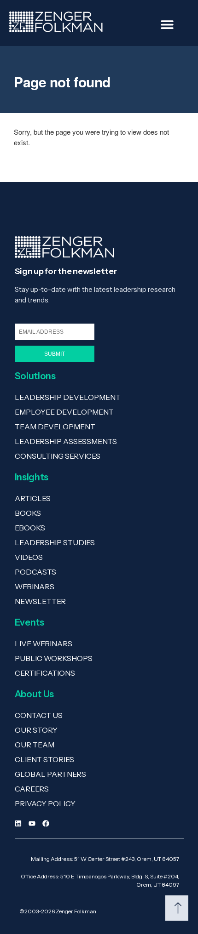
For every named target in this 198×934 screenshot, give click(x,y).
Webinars (34, 586)
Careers (32, 788)
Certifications (45, 673)
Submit (54, 354)
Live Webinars (43, 643)
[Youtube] (32, 823)
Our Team (34, 744)
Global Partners (50, 774)
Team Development (55, 426)
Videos (29, 557)
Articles (33, 498)
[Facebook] (45, 823)
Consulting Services (57, 456)
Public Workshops (54, 658)
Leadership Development (68, 397)
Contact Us (39, 715)
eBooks (30, 527)
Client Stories (44, 759)
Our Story (36, 730)
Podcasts (35, 571)
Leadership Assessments (66, 441)
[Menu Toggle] (167, 24)
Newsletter (40, 601)
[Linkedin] (18, 823)
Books (28, 513)
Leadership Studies (55, 542)
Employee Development (64, 411)
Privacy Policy (45, 803)
